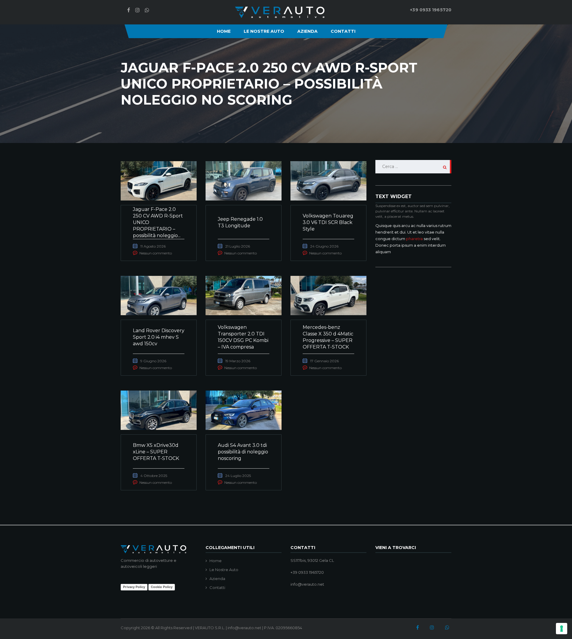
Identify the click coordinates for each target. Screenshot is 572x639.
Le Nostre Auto (264, 31)
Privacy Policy (134, 587)
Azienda (307, 31)
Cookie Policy (161, 587)
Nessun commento (155, 253)
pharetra (414, 238)
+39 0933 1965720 (430, 10)
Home (224, 31)
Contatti (343, 31)
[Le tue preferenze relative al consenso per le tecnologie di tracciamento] (561, 628)
